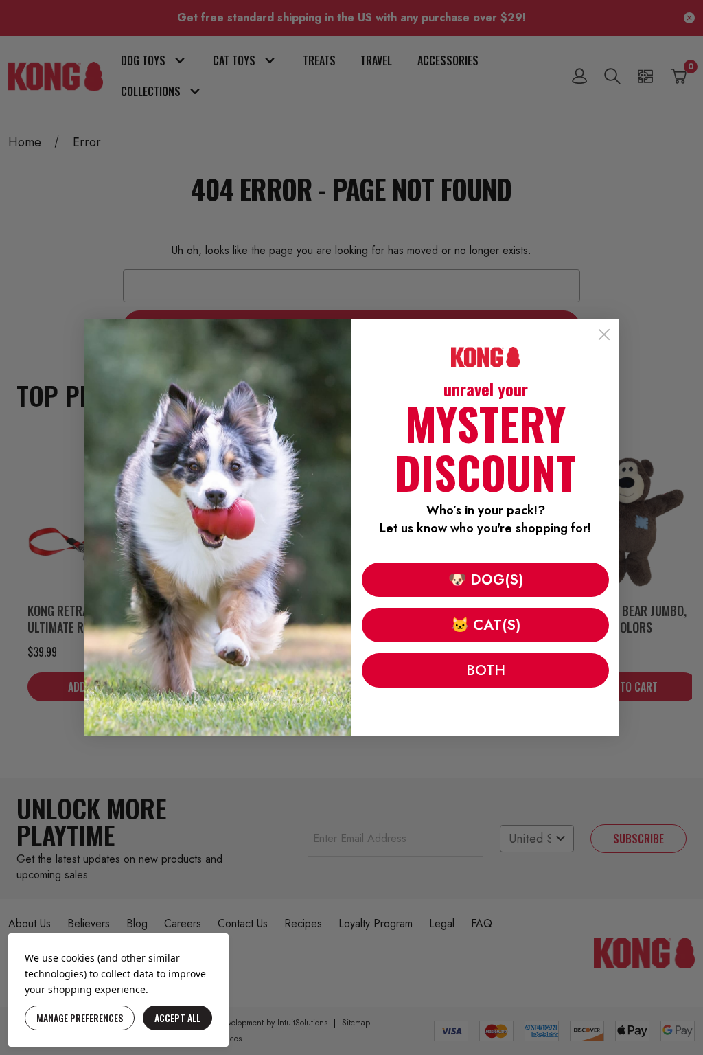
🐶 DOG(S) (485, 579)
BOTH (485, 670)
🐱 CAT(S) (485, 625)
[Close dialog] (604, 334)
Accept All (177, 1017)
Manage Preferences (79, 1017)
